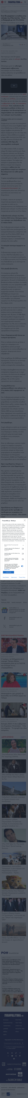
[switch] (22, 548)
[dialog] (14, 549)
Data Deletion (6, 577)
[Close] (25, 520)
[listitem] (14, 545)
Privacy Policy (22, 577)
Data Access (14, 577)
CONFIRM (8, 572)
